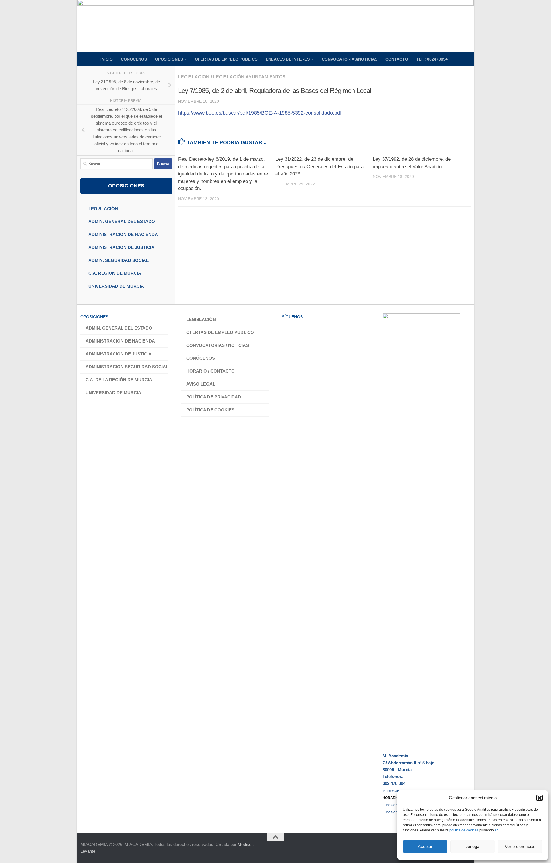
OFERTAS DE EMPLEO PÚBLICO (226, 59)
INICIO (106, 59)
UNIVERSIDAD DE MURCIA (113, 392)
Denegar (473, 846)
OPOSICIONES (169, 59)
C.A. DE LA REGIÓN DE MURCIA (119, 379)
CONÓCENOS (134, 59)
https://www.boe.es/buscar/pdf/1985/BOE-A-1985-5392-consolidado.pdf (260, 113)
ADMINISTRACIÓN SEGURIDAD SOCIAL (127, 366)
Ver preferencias (520, 846)
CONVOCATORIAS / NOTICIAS (217, 345)
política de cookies (463, 830)
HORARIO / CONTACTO (210, 371)
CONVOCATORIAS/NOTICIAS (349, 59)
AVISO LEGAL (200, 384)
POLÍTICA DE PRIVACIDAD (213, 396)
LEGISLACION (193, 76)
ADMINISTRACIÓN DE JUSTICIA (119, 353)
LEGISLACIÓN (201, 319)
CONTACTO (396, 59)
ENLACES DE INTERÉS (288, 59)
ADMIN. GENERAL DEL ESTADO (119, 328)
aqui (498, 830)
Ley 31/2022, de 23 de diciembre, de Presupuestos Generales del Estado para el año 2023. (320, 166)
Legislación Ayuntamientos (249, 76)
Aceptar (425, 846)
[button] (539, 798)
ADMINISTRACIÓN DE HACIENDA (120, 340)
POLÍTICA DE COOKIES (210, 409)
